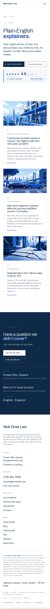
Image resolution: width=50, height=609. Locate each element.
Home (5, 17)
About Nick (8, 543)
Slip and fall (8, 506)
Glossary (7, 539)
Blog (5, 526)
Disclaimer (27, 602)
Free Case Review (36, 64)
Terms (18, 602)
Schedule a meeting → (14, 464)
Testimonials (9, 530)
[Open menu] (44, 3)
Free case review (11, 486)
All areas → (8, 510)
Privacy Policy (8, 602)
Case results (9, 522)
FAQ (5, 535)
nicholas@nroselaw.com (14, 481)
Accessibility (38, 602)
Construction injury (12, 502)
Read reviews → (37, 79)
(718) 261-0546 (12, 477)
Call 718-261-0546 (15, 64)
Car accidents (9, 497)
